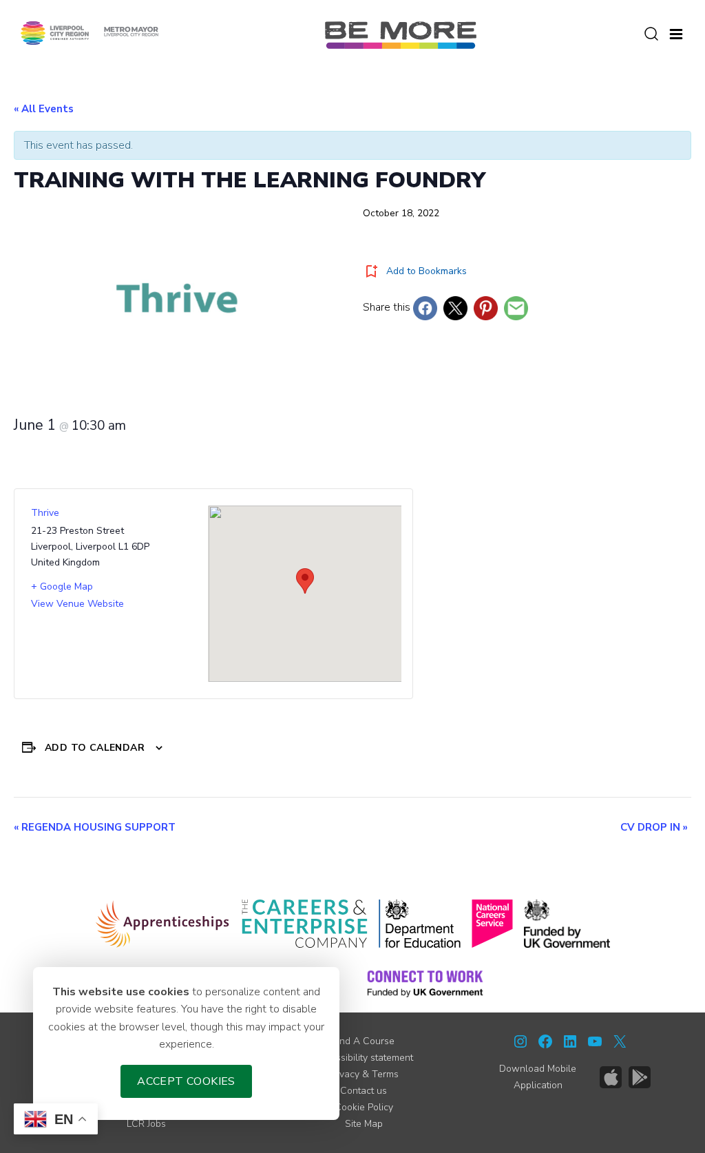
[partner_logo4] (492, 924)
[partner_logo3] (420, 924)
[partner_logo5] (567, 924)
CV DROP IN (654, 827)
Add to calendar (95, 747)
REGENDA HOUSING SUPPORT (95, 827)
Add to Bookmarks (426, 271)
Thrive (45, 512)
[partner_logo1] (163, 924)
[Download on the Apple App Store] (611, 1077)
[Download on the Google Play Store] (640, 1077)
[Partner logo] (89, 32)
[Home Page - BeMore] (400, 34)
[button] (676, 32)
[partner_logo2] (305, 924)
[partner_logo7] (425, 983)
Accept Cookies (186, 1081)
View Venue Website (77, 603)
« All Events (44, 109)
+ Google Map (62, 586)
